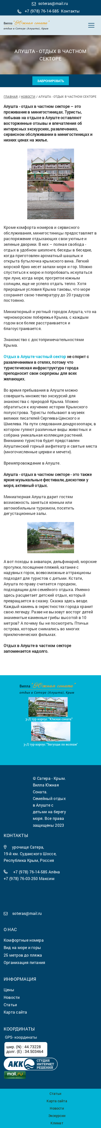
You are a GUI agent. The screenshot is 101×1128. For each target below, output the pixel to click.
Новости (28, 96)
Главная (11, 96)
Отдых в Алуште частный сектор (35, 356)
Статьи (55, 1093)
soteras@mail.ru (53, 3)
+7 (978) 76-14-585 (42, 11)
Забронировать (50, 81)
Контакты (70, 11)
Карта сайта (57, 1101)
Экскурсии (56, 1115)
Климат (56, 1123)
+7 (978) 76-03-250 (21, 878)
